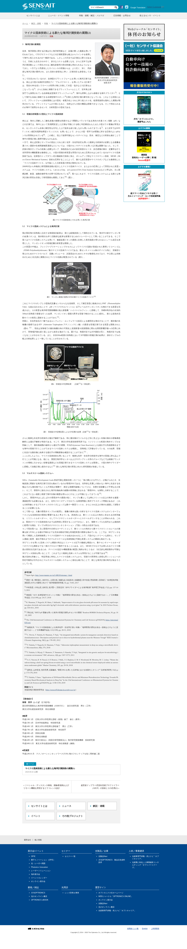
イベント (35, 816)
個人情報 (38, 840)
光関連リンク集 (133, 929)
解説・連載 (99, 806)
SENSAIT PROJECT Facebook (121, 7)
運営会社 (27, 840)
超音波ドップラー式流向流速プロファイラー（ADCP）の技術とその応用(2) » (100, 786)
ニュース (66, 806)
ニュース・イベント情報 (58, 16)
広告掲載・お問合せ (122, 16)
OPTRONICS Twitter (126, 7)
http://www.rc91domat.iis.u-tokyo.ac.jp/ (60, 690)
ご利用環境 (155, 929)
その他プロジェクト (72, 816)
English (145, 929)
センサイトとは (33, 16)
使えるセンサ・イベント (150, 16)
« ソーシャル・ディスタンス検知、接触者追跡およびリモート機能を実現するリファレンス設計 (46, 786)
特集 (51, 36)
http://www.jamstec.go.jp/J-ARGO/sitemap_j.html (53, 575)
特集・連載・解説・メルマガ (91, 16)
